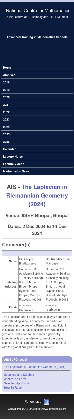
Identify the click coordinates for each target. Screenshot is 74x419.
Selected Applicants (17, 383)
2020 (6, 97)
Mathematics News (16, 171)
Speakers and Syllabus (19, 374)
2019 (6, 90)
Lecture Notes (13, 156)
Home (7, 67)
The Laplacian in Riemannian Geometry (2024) (37, 195)
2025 (6, 134)
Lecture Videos (13, 164)
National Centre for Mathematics (38, 10)
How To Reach (13, 387)
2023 (6, 119)
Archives (9, 75)
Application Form (15, 379)
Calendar (9, 149)
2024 (6, 127)
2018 (6, 82)
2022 (6, 112)
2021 (6, 104)
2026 (6, 141)
